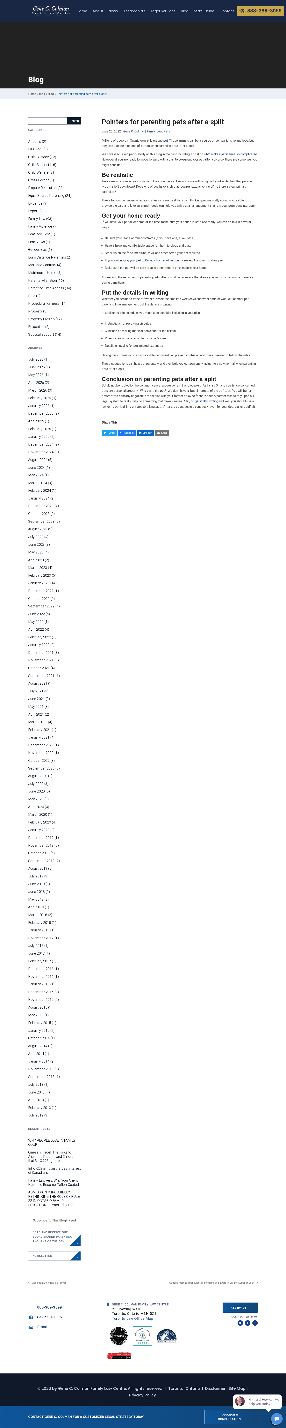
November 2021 (41, 660)
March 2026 (37, 390)
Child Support (38, 165)
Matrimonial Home (42, 273)
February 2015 (39, 1023)
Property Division (41, 319)
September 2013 (41, 1077)
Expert (33, 211)
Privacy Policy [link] (142, 1395)
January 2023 (38, 583)
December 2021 (41, 653)
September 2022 (41, 606)
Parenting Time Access (46, 288)
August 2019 (37, 869)
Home (32, 94)
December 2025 (41, 413)
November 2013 (41, 1069)
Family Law (154, 131)
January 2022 (38, 645)
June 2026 (36, 367)
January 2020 (38, 830)
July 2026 (35, 359)
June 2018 (36, 892)
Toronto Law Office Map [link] (132, 1318)
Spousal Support (41, 335)
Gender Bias (37, 250)
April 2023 (36, 560)
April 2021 (36, 714)
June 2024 (36, 468)
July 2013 (35, 1085)
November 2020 (41, 753)
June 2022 (36, 614)
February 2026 (39, 398)
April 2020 (36, 807)
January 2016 (38, 984)
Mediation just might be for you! (49, 1283)
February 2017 (39, 961)
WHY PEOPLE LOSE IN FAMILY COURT (52, 1143)
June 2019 (36, 884)
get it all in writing (206, 401)
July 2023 (35, 537)
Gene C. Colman (134, 131)
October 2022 (39, 599)
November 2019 (41, 846)
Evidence (35, 203)
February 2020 (39, 822)
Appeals (34, 142)
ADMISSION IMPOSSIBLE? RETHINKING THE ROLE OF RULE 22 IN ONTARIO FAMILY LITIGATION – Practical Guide (54, 1198)
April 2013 (36, 1100)
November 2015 (41, 1000)
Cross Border (38, 180)
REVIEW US (239, 1307)
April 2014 (36, 1054)
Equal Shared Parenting (46, 196)
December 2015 (41, 992)
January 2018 (38, 930)
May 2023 (36, 552)
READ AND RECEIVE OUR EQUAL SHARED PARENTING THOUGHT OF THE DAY (52, 1237)
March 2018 (37, 915)
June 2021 (36, 699)
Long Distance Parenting (47, 257)
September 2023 (41, 522)
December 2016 (41, 969)
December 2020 (41, 745)
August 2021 (37, 683)
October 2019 (39, 853)
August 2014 (37, 1046)
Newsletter (42, 1255)
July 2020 (35, 784)
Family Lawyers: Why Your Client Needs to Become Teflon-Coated (53, 1182)
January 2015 (38, 1031)
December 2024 (41, 444)
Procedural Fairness (44, 304)
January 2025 (38, 437)
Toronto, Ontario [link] (184, 1388)
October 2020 (39, 761)
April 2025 (36, 421)
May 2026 (36, 375)
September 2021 (41, 676)
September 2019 (41, 861)
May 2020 (36, 799)
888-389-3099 (49, 1307)
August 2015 (37, 1007)
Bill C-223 (35, 149)
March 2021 (37, 722)
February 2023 (39, 576)
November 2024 (41, 452)
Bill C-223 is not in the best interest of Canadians (54, 1171)
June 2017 (36, 953)
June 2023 (36, 545)
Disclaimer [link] (215, 1388)
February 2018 (39, 923)
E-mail (42, 1327)
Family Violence (40, 226)
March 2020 (37, 815)
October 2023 (39, 514)
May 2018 (36, 900)
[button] (109, 433)
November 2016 (41, 977)
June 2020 (36, 791)
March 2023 (37, 568)
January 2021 (38, 737)
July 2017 (35, 946)
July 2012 (35, 1115)
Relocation (36, 327)
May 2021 (36, 707)
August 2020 (37, 776)
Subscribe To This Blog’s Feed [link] (54, 1220)
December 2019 (41, 838)
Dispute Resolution (42, 188)
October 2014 (39, 1038)
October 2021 (39, 668)
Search (74, 121)
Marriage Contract (42, 265)
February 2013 (39, 1108)
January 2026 (38, 406)
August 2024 (37, 460)
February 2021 (39, 730)
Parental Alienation (42, 281)
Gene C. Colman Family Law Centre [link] (92, 1388)
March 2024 (37, 483)
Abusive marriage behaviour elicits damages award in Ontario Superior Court (211, 1283)
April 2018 (36, 907)
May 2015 (36, 1015)
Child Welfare (38, 172)
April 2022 (36, 630)
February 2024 (39, 491)
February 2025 (39, 429)
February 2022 (39, 637)
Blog (42, 94)
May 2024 (36, 475)
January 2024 (38, 498)
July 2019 (35, 876)
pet (165, 140)
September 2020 (41, 768)
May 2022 (36, 622)
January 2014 (38, 1061)
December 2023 (41, 506)
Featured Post (39, 234)
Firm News (36, 242)
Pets (166, 131)
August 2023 (37, 529)
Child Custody (38, 157)
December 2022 (41, 591)
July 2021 (35, 691)
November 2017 (41, 938)
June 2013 (36, 1092)
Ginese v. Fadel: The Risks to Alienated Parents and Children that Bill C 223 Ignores (51, 1156)
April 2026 (36, 383)
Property (35, 311)
